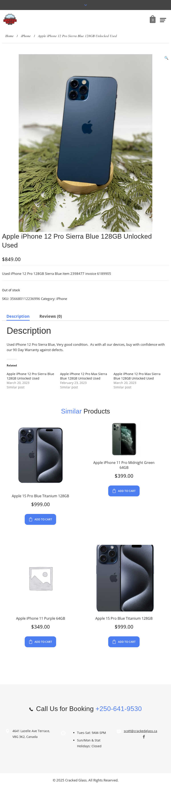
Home (9, 36)
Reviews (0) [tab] (50, 316)
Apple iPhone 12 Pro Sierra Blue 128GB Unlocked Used (30, 376)
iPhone (26, 36)
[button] (166, 57)
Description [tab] (18, 316)
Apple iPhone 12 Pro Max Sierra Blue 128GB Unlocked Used (83, 376)
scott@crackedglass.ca (140, 731)
